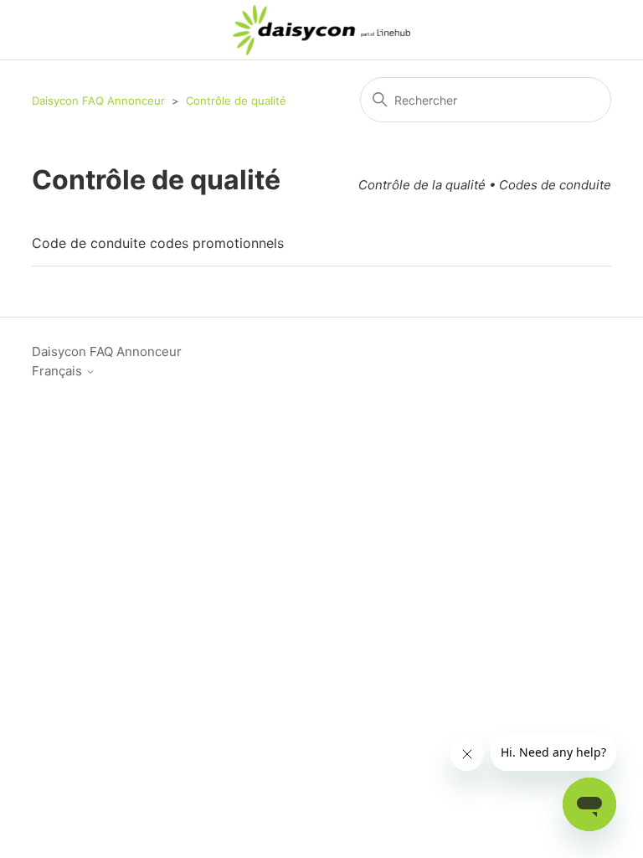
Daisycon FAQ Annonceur (98, 100)
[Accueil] (322, 30)
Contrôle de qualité (236, 100)
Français (58, 371)
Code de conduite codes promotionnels (158, 243)
